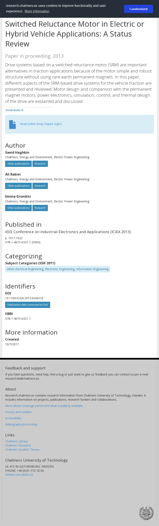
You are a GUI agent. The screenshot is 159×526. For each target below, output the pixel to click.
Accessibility (13, 418)
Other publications (18, 163)
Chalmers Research (18, 445)
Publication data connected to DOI (27, 304)
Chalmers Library (16, 441)
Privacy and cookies (18, 412)
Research (40, 163)
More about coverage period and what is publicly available (44, 406)
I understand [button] (139, 9)
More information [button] (37, 11)
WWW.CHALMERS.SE (19, 475)
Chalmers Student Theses (22, 449)
